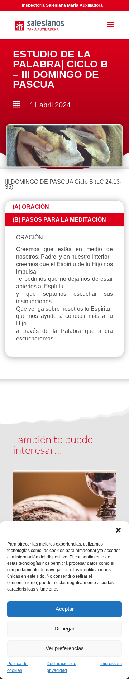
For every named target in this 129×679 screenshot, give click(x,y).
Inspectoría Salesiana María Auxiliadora (62, 5)
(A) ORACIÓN (31, 207)
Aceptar (65, 609)
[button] (118, 530)
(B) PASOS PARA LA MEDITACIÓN (59, 220)
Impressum (111, 663)
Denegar (64, 628)
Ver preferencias (65, 648)
